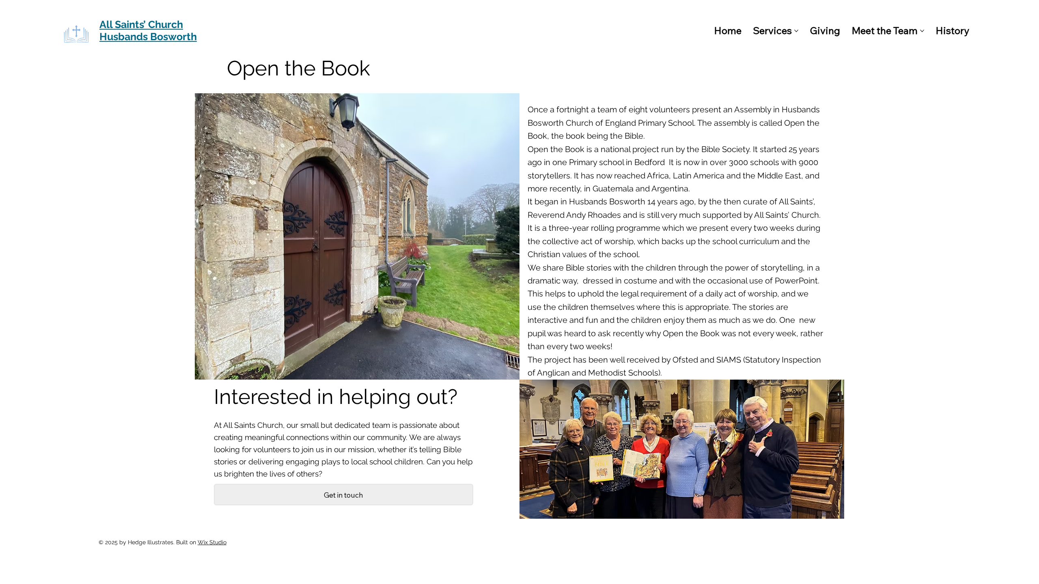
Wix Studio (212, 542)
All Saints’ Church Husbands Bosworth (148, 30)
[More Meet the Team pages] (922, 31)
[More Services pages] (796, 31)
